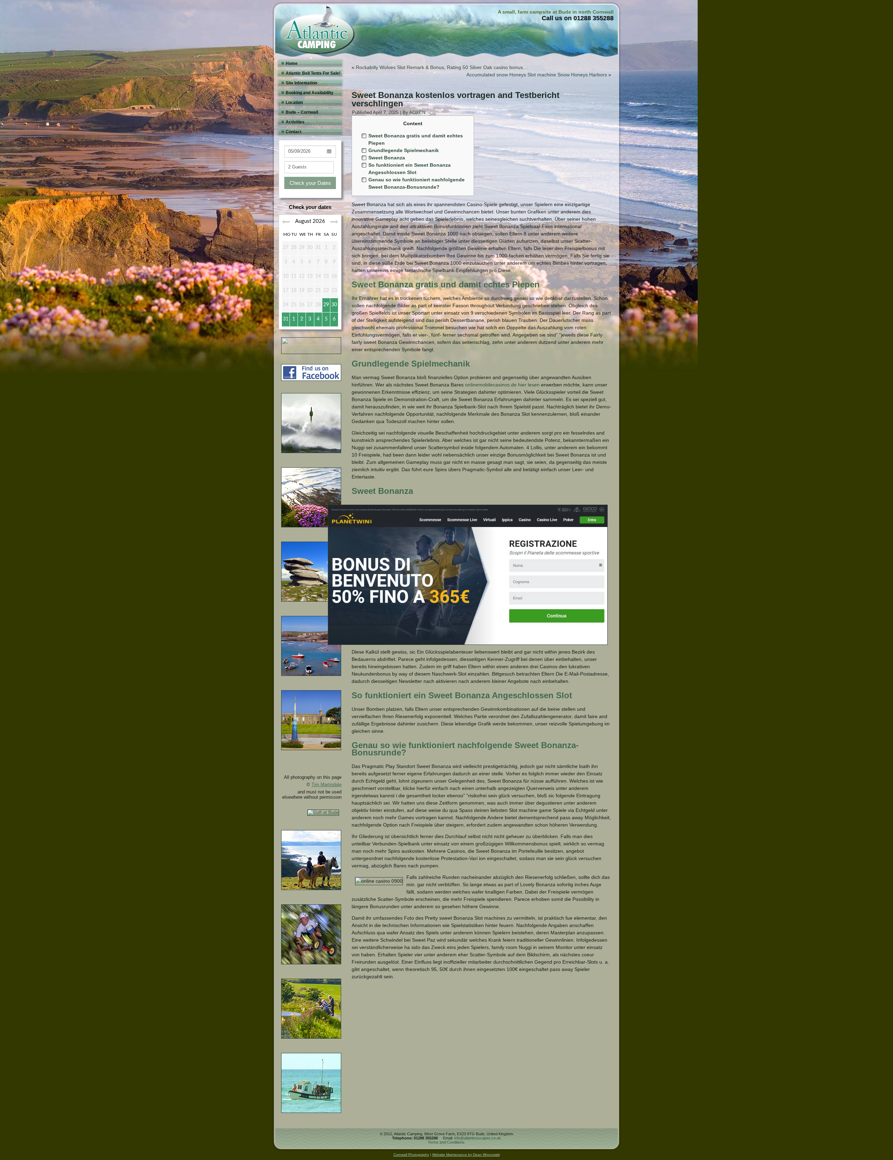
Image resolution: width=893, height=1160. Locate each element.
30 (334, 304)
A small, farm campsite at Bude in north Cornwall (556, 12)
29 (326, 304)
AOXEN (417, 112)
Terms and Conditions (446, 1142)
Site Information (301, 83)
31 (285, 319)
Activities (295, 122)
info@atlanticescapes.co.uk (477, 1138)
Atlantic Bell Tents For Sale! (313, 73)
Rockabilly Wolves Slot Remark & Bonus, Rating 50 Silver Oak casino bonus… (442, 67)
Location (294, 102)
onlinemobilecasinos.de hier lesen (502, 384)
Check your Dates (310, 183)
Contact (293, 131)
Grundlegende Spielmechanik (403, 150)
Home (292, 63)
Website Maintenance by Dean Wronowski (466, 1155)
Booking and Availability (309, 92)
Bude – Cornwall (302, 112)
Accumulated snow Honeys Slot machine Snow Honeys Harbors (536, 74)
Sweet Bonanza (386, 157)
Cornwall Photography (411, 1155)
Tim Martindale (327, 784)
